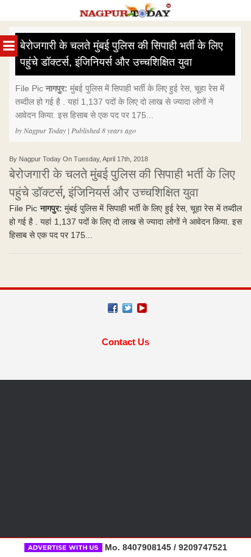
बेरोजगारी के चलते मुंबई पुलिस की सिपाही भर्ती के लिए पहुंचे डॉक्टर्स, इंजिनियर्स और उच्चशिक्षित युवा (121, 54)
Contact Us (125, 342)
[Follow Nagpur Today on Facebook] (113, 308)
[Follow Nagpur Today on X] (127, 308)
